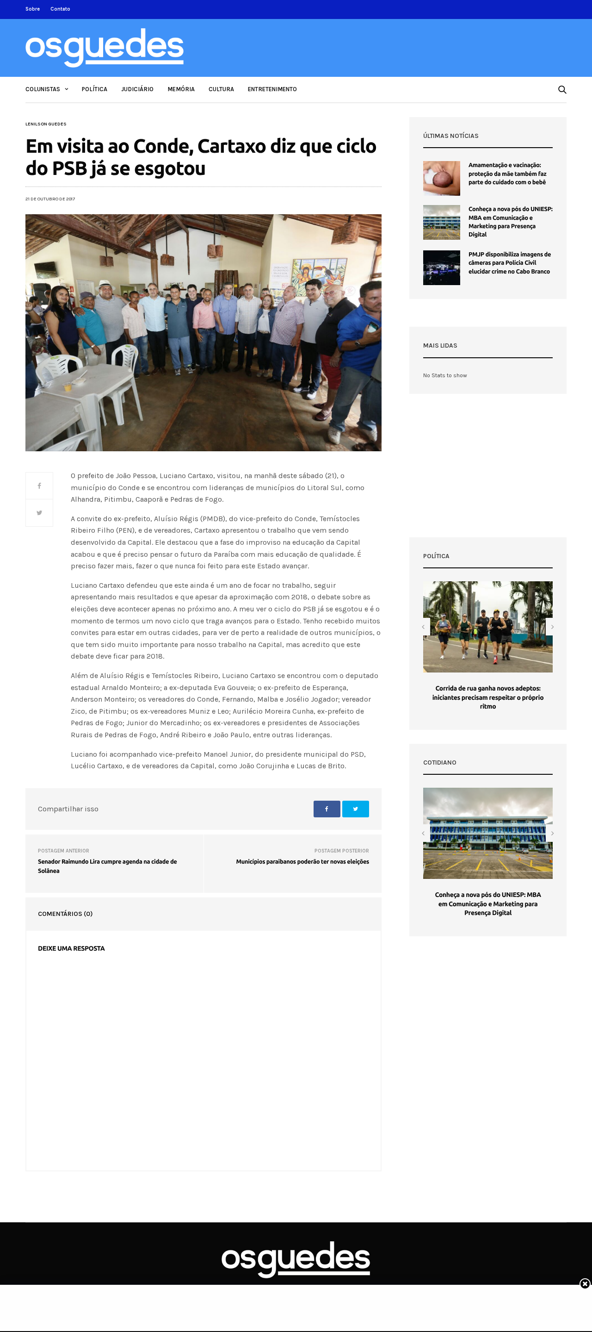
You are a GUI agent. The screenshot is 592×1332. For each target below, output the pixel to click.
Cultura (221, 89)
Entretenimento (272, 89)
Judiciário (137, 89)
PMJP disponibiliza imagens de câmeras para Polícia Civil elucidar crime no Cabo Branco (510, 262)
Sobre (32, 9)
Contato (60, 9)
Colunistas (42, 89)
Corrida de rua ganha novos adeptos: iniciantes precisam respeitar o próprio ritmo (488, 697)
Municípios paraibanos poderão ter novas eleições (302, 862)
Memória (181, 89)
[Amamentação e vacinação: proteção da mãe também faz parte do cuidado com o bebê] (441, 178)
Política (94, 89)
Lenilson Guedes (46, 124)
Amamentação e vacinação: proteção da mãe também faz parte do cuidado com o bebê (507, 173)
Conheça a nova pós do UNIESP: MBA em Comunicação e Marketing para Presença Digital (488, 903)
